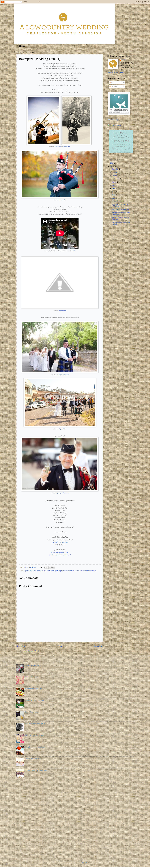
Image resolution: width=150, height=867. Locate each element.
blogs (34, 571)
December (115, 169)
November (115, 172)
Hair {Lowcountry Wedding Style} (35, 723)
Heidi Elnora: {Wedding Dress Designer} (121, 213)
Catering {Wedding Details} (34, 688)
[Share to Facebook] (52, 567)
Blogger (84, 862)
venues (82, 571)
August (114, 182)
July (113, 185)
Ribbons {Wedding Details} (33, 677)
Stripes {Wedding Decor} (33, 758)
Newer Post (21, 646)
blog (31, 571)
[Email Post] (41, 567)
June (113, 188)
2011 (111, 166)
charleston (40, 571)
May (113, 192)
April (114, 195)
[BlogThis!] (47, 567)
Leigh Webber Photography (62, 374)
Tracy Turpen (57, 146)
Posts (112, 83)
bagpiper (26, 571)
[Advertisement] (25, 818)
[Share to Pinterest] (54, 567)
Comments (114, 86)
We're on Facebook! (117, 201)
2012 (111, 163)
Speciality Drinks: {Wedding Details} (120, 218)
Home (22, 45)
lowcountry (47, 571)
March (114, 198)
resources (66, 571)
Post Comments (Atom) (32, 651)
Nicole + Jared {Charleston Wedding (120, 205)
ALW (123, 60)
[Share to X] (49, 567)
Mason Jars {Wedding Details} (34, 735)
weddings (93, 571)
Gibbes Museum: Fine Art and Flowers (121, 223)
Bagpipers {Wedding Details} (120, 209)
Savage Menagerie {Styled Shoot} (35, 700)
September (115, 179)
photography (58, 571)
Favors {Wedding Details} (33, 665)
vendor (77, 571)
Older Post (98, 646)
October (114, 175)
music (52, 571)
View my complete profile (116, 72)
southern (71, 571)
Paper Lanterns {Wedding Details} (35, 747)
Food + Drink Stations (32, 712)
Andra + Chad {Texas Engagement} (36, 770)
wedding (87, 571)
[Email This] (45, 567)
